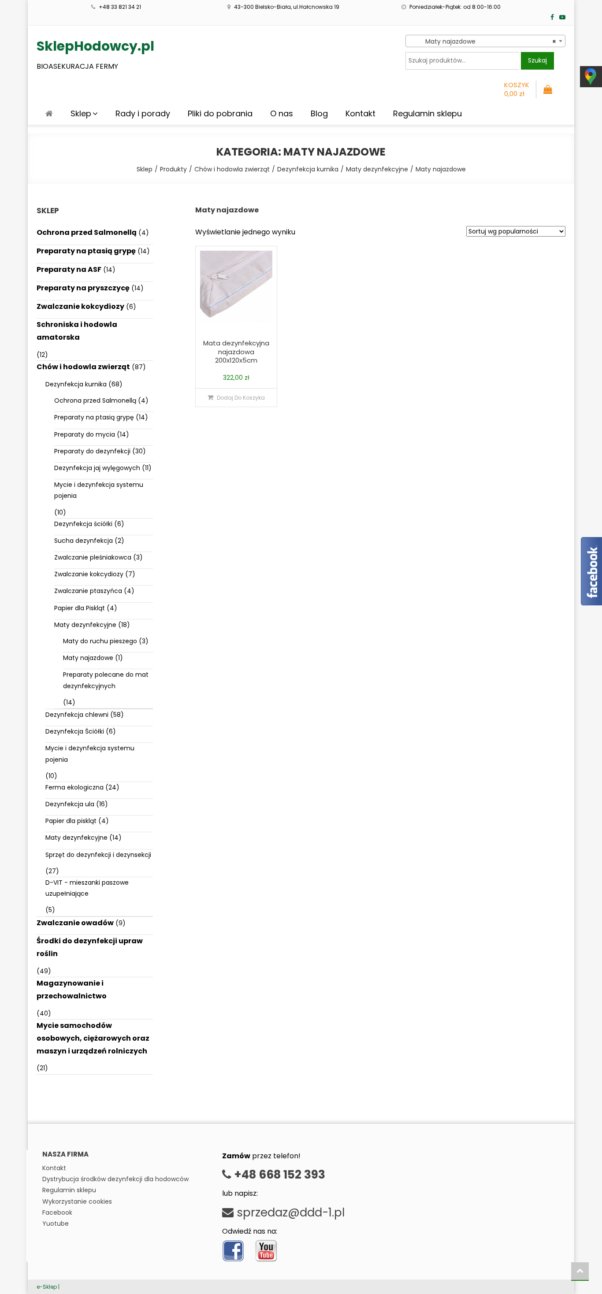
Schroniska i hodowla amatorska (77, 330)
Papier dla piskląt (71, 820)
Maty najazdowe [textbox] (482, 41)
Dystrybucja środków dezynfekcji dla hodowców (115, 1179)
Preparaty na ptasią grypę (86, 251)
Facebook (57, 1212)
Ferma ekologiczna (74, 787)
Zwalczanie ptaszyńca (88, 590)
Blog (319, 113)
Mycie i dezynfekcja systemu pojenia (98, 490)
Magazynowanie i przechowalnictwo (72, 989)
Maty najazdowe (88, 657)
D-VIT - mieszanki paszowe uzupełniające (87, 888)
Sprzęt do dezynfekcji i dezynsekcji (98, 854)
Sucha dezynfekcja (83, 540)
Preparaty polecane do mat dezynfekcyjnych (106, 680)
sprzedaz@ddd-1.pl (289, 1212)
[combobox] (485, 41)
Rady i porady (142, 113)
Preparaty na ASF (69, 269)
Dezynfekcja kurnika (76, 384)
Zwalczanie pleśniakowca (92, 557)
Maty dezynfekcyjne (85, 624)
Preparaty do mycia (84, 434)
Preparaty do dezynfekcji (92, 451)
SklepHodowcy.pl (95, 46)
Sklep (81, 113)
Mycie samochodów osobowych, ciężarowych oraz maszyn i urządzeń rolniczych (93, 1038)
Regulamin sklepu (427, 113)
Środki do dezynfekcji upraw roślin (90, 947)
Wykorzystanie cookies (77, 1201)
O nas (281, 113)
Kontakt (360, 113)
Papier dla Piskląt (79, 608)
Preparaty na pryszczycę (83, 288)
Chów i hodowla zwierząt (83, 367)
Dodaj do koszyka (241, 397)
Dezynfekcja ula (69, 804)
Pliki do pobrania (220, 113)
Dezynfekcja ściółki (83, 523)
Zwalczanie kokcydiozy (80, 306)
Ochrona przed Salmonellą (87, 232)
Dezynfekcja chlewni (76, 714)
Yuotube (55, 1223)
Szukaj (537, 60)
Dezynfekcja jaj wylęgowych (97, 467)
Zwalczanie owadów (75, 923)
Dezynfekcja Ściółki (74, 731)
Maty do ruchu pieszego (100, 641)
